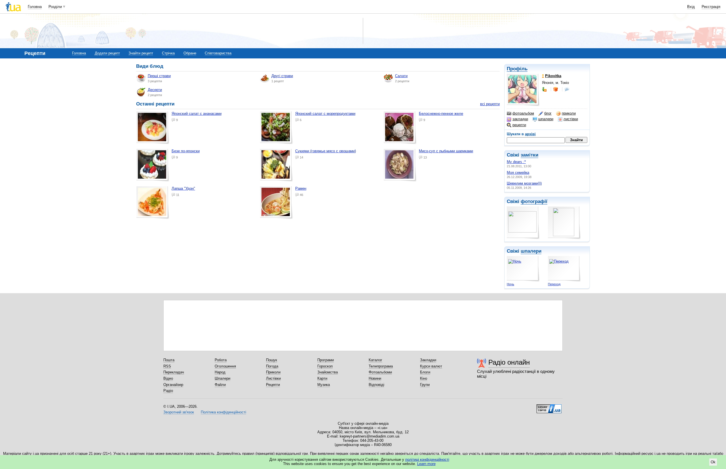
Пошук (271, 360)
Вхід (691, 7)
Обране (189, 53)
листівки (571, 119)
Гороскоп (325, 366)
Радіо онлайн (509, 362)
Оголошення (225, 366)
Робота (221, 360)
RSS (167, 366)
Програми (325, 360)
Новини (375, 378)
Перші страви (159, 76)
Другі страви (282, 76)
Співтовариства (218, 53)
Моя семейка (518, 172)
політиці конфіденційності (427, 459)
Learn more (426, 464)
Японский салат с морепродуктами (325, 113)
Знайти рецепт (140, 53)
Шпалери (222, 378)
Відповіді (376, 385)
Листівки (273, 378)
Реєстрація (711, 7)
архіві (530, 134)
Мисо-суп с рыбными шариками (446, 151)
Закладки (428, 360)
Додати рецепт (107, 53)
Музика (323, 385)
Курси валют (431, 366)
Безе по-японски (186, 151)
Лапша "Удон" (183, 188)
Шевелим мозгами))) (524, 183)
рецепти (519, 125)
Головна (35, 7)
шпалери (545, 119)
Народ (220, 372)
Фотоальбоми (380, 372)
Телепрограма (381, 366)
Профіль (517, 68)
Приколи (273, 372)
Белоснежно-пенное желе (441, 113)
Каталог (375, 360)
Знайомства (327, 372)
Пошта (168, 360)
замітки (529, 155)
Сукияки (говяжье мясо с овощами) (325, 151)
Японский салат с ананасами (196, 113)
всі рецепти (490, 104)
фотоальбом (523, 113)
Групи (425, 385)
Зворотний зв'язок (178, 412)
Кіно (423, 378)
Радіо (168, 390)
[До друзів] (545, 89)
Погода (272, 366)
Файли (220, 385)
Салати (401, 76)
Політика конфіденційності (223, 412)
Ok (713, 462)
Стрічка (168, 53)
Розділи (55, 7)
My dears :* (516, 162)
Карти (322, 378)
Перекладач (173, 372)
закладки (520, 119)
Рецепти (273, 385)
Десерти (155, 90)
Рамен (300, 188)
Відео (168, 378)
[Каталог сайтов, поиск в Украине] (549, 406)
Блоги (425, 372)
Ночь (510, 284)
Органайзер (173, 385)
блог (548, 113)
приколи (569, 113)
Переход (554, 284)
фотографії (534, 201)
